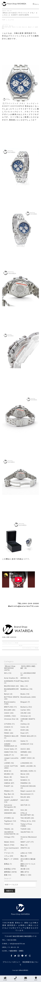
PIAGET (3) (8, 786)
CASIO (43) (9, 713)
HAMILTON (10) (10, 752)
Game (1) (24, 741)
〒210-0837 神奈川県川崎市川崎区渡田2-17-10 (20, 936)
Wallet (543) (9, 842)
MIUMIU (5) (9, 774)
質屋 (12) (7, 875)
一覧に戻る (20, 645)
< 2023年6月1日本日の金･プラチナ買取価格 (10, 642)
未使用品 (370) (10, 869)
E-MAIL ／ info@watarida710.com (13, 943)
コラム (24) (8, 856)
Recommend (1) (27, 794)
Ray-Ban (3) (9, 794)
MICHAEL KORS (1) (28, 771)
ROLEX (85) (25, 797)
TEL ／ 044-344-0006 (9, 940)
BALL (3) (24, 686)
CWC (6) (7, 730)
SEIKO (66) (8, 810)
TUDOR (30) (26, 829)
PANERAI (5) (26, 783)
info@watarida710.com (26, 606)
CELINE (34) (26, 713)
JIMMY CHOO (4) (28, 758)
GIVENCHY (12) (27, 744)
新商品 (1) (8, 864)
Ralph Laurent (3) (28, 791)
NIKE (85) (8, 780)
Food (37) (25, 733)
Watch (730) (9, 845)
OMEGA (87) (9, 783)
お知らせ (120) (26, 853)
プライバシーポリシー (11, 962)
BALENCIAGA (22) (11, 686)
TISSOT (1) (8, 824)
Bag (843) (25, 681)
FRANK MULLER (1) (28, 736)
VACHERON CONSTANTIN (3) (11, 833)
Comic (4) (25, 727)
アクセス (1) (9, 853)
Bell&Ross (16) (27, 689)
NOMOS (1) (25, 780)
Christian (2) (26, 716)
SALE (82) (25, 800)
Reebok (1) (8, 797)
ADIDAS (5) (25, 678)
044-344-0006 (31, 603)
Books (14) (25, 694)
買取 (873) (25, 872)
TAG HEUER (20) (27, 818)
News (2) (24, 777)
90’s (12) (7, 673)
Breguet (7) (25, 702)
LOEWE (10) (9, 763)
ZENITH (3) (25, 848)
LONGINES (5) (26, 763)
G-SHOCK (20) (10, 741)
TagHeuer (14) (10, 821)
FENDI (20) (8, 733)
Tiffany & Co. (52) (28, 821)
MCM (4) (7, 771)
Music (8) (8, 777)
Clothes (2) (25, 724)
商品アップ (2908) (11, 859)
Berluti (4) (8, 694)
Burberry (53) (26, 707)
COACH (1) (8, 727)
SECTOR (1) (25, 805)
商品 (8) (24, 856)
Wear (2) (24, 845)
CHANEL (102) (10, 716)
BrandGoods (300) (28, 697)
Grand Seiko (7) (10, 749)
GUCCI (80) (25, 749)
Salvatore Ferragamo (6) (10, 806)
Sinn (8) (24, 810)
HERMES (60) (26, 752)
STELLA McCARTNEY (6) (27, 814)
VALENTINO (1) (27, 832)
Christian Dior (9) (11, 719)
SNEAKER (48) (10, 813)
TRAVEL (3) (9, 829)
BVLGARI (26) (9, 710)
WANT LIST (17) (27, 842)
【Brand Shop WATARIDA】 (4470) (10, 668)
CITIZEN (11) (9, 724)
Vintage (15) (9, 837)
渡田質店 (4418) (10, 872)
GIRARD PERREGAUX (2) (10, 745)
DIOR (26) (25, 730)
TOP (4, 19)
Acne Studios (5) (11, 678)
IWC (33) (24, 755)
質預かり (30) (26, 875)
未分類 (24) (25, 869)
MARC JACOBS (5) (28, 766)
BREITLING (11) (10, 707)
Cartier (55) (25, 710)
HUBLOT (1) (9, 755)
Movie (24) (25, 774)
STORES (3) (9, 818)
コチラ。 (27, 559)
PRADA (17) (9, 791)
